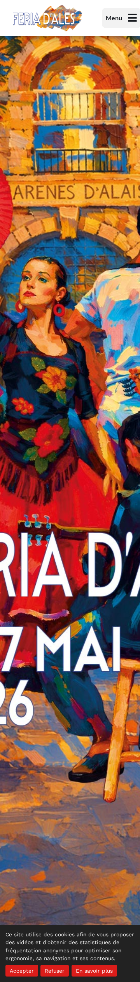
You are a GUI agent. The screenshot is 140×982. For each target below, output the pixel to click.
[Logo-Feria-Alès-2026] (48, 7)
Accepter (22, 971)
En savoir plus (94, 971)
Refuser (55, 971)
